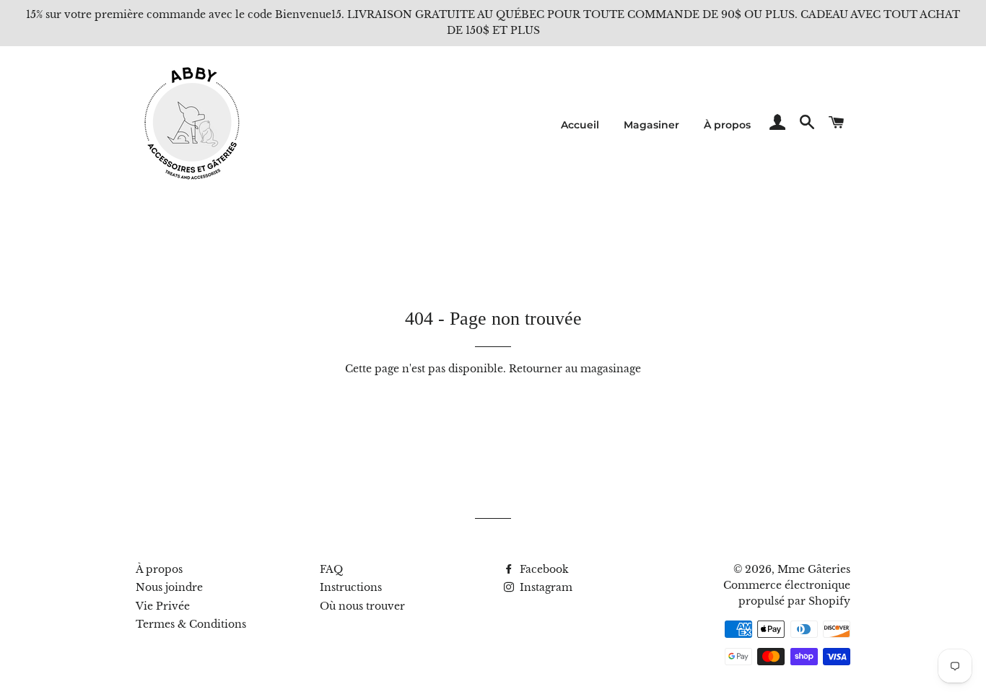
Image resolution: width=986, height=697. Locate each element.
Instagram (544, 587)
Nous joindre (169, 587)
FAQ (331, 569)
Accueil (580, 124)
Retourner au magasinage (575, 368)
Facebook (543, 569)
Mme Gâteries (813, 569)
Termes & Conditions (191, 624)
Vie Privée (163, 606)
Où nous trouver (362, 606)
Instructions (351, 587)
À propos (727, 124)
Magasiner (651, 124)
